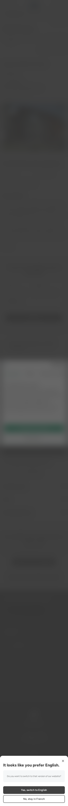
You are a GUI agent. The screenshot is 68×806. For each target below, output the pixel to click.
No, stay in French (34, 798)
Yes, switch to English (34, 789)
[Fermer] (63, 761)
